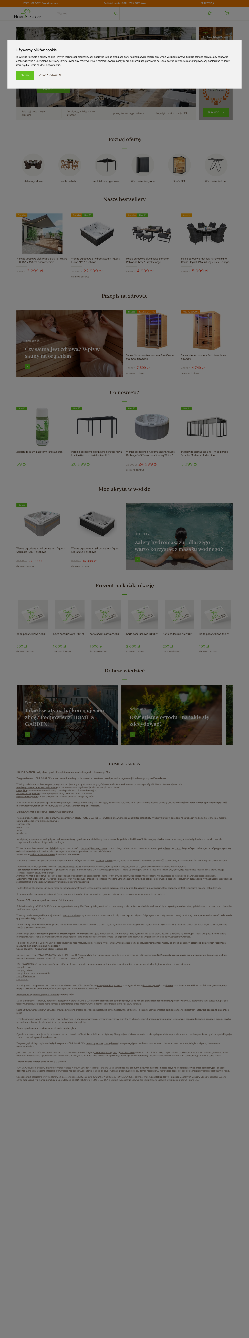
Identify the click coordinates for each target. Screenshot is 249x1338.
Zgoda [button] (25, 75)
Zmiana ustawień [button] (50, 75)
